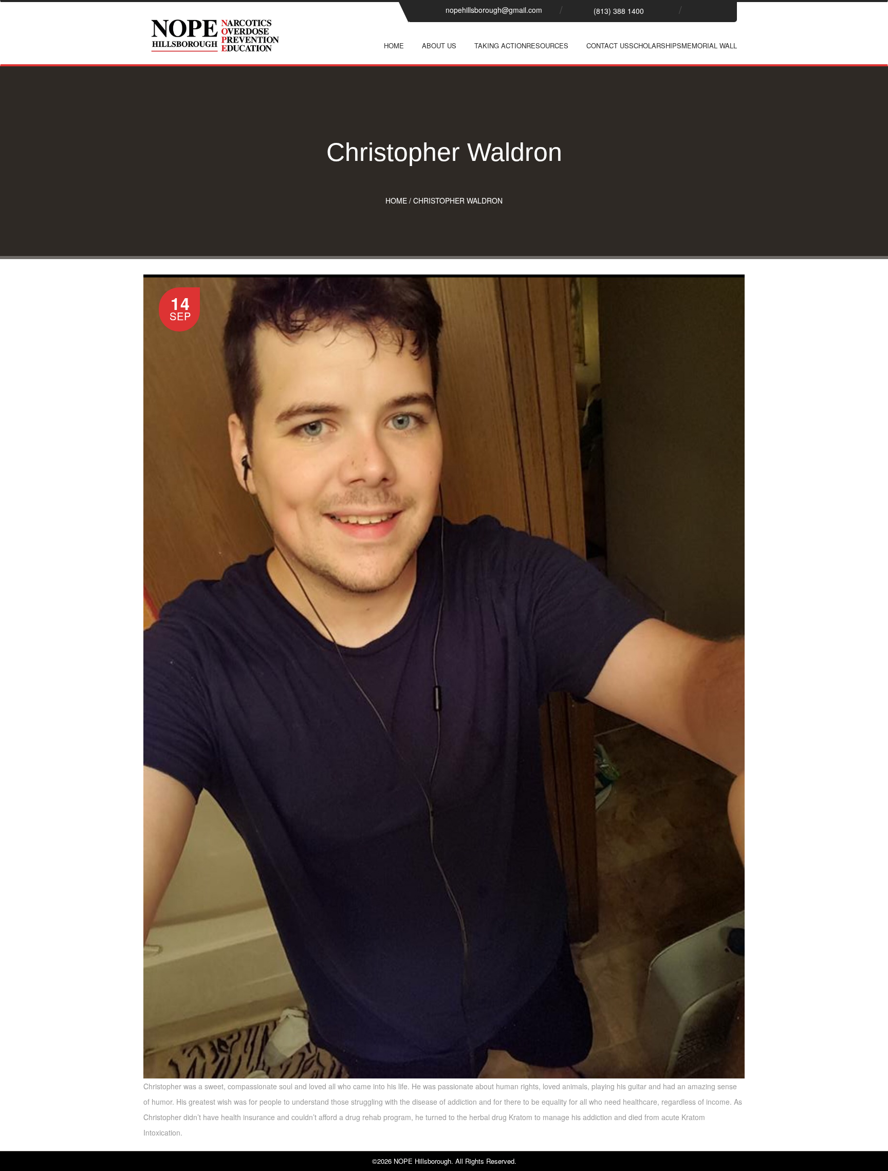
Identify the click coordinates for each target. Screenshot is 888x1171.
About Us (439, 45)
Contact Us (607, 45)
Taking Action (500, 45)
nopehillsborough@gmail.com (494, 10)
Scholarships (655, 45)
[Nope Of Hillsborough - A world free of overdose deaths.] (215, 43)
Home (394, 45)
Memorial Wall (709, 45)
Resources (547, 45)
